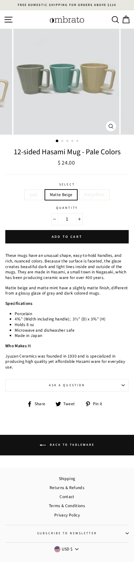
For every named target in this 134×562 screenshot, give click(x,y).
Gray (33, 195)
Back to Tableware (71, 445)
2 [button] (63, 141)
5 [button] (77, 141)
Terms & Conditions (67, 506)
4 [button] (72, 141)
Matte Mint (94, 195)
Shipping (67, 479)
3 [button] (67, 141)
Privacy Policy (67, 515)
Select (66, 185)
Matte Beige (61, 195)
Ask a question (67, 385)
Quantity (67, 208)
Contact (67, 497)
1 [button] (57, 141)
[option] (67, 5)
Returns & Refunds (67, 488)
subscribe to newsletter (67, 533)
